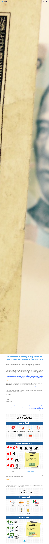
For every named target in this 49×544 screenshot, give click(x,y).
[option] (41, 1)
